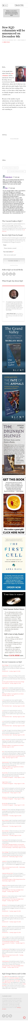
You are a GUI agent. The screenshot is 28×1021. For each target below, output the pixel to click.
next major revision (6, 982)
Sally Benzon (5, 676)
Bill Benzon (4, 809)
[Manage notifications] (24, 1017)
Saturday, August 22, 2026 (8, 695)
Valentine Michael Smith (7, 873)
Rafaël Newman (5, 961)
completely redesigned (14, 978)
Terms (13, 265)
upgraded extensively (9, 981)
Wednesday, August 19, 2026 (18, 847)
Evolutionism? (5, 671)
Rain (3, 751)
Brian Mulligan (5, 665)
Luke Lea (4, 937)
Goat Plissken (5, 840)
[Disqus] (14, 194)
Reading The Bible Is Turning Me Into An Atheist (12, 694)
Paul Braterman (5, 949)
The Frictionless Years (7, 706)
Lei (2, 700)
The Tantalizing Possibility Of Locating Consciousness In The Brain (10, 942)
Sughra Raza (5, 782)
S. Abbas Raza (6, 42)
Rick (3, 788)
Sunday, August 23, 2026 (14, 671)
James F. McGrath (6, 739)
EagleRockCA (5, 688)
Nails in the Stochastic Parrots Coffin (10, 867)
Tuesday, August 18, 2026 (12, 891)
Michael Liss (5, 797)
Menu (6, 5)
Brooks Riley (5, 773)
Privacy (16, 265)
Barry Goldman (5, 820)
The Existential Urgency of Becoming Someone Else (13, 879)
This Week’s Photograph (7, 777)
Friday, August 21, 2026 (7, 768)
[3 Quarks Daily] (19, 6)
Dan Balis (18, 981)
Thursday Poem (5, 792)
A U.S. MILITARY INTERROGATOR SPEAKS (16, 171)
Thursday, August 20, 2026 (15, 815)
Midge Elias (4, 885)
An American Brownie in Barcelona (11, 167)
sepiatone (4, 861)
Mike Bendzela (5, 762)
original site (6, 976)
